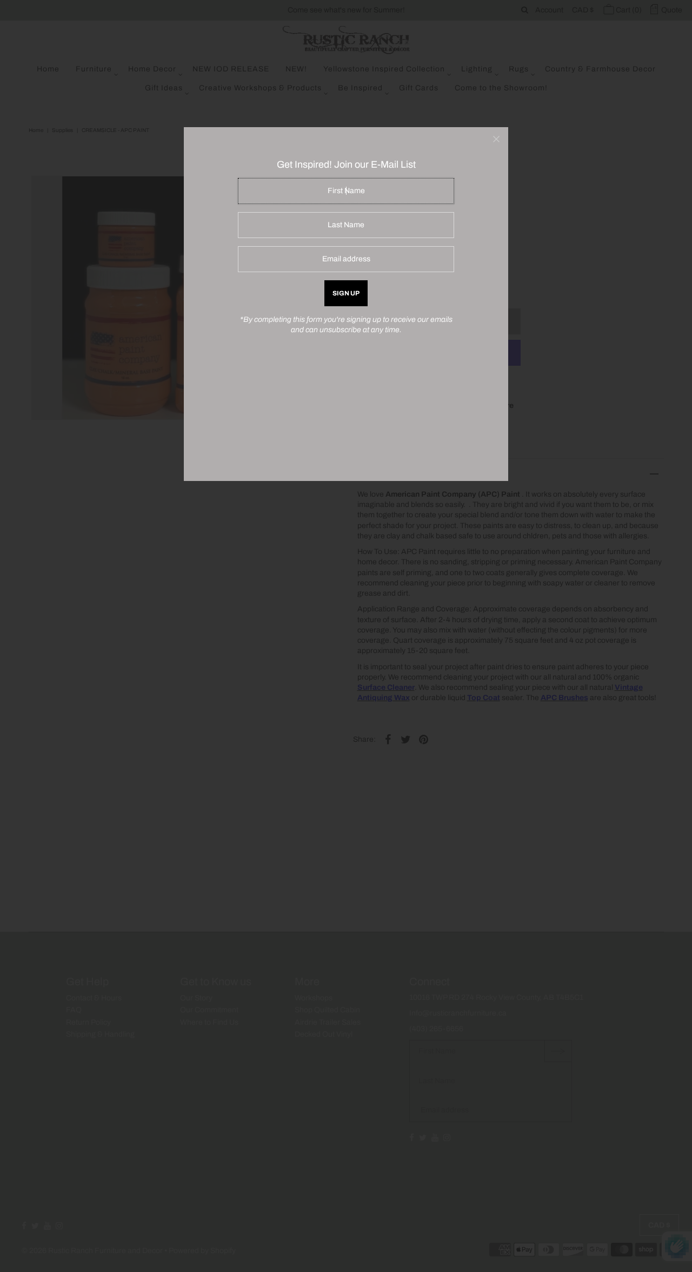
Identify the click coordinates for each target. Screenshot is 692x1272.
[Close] (496, 139)
